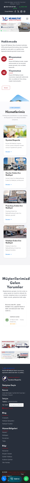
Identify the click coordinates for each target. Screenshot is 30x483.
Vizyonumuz (15, 71)
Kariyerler (5, 451)
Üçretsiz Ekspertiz (13, 140)
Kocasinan (5, 438)
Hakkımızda (9, 41)
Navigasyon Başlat (16, 405)
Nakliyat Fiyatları (7, 424)
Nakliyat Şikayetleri (8, 421)
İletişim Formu (8, 408)
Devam (6, 87)
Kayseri (4, 432)
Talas (4, 441)
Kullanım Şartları (7, 459)
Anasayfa (5, 418)
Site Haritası (6, 462)
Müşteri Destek (7, 454)
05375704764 (12, 401)
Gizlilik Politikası (7, 456)
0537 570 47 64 (10, 7)
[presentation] (4, 333)
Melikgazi (5, 435)
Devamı (8, 151)
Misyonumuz (15, 57)
